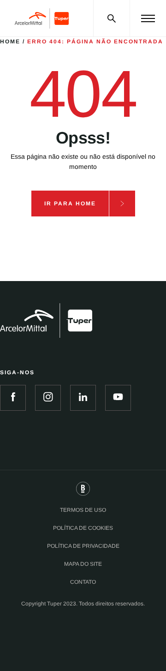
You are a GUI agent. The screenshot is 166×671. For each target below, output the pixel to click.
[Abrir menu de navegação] (148, 18)
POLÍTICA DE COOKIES (83, 528)
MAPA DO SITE (83, 564)
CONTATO (83, 582)
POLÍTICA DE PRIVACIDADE (83, 546)
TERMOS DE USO (83, 510)
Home (10, 41)
